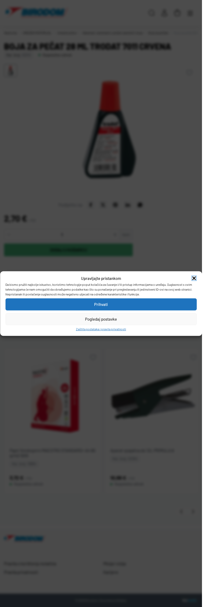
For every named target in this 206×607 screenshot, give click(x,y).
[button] (194, 278)
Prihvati (101, 304)
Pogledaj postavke (101, 319)
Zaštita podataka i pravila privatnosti (101, 329)
